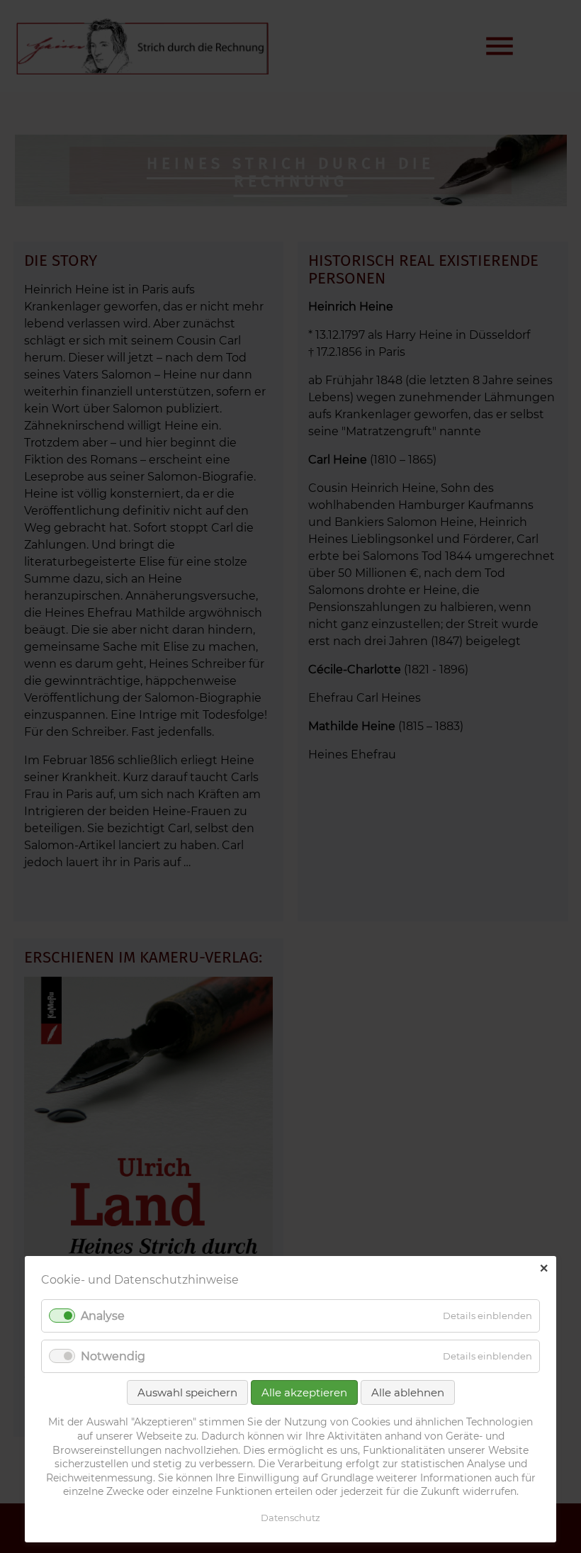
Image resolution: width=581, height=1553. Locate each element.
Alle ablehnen (407, 1392)
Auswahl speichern (187, 1392)
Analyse (103, 1316)
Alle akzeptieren (304, 1392)
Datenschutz (290, 1517)
